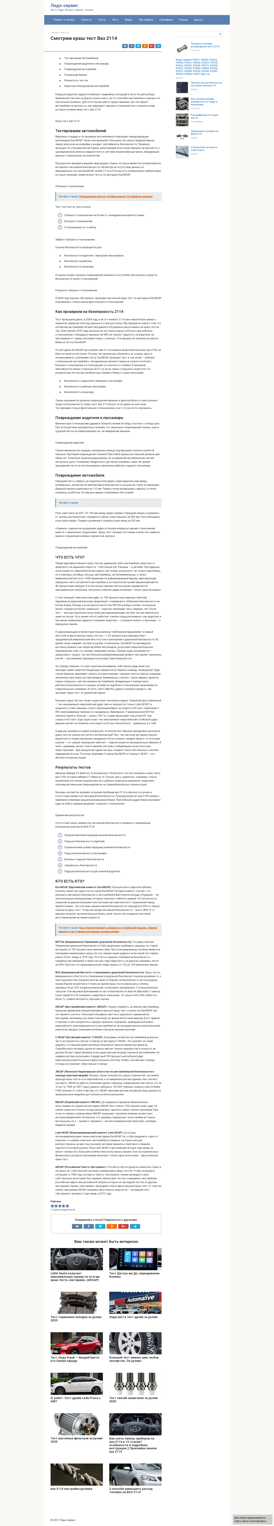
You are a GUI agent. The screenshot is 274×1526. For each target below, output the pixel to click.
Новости (86, 19)
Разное (183, 19)
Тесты (102, 19)
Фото (115, 19)
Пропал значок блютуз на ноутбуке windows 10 (206, 84)
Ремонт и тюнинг (64, 19)
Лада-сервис (64, 5)
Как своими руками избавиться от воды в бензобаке (204, 101)
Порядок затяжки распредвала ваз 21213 (205, 45)
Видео (128, 19)
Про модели (146, 19)
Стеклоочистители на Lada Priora (204, 149)
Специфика (166, 19)
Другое (198, 19)
